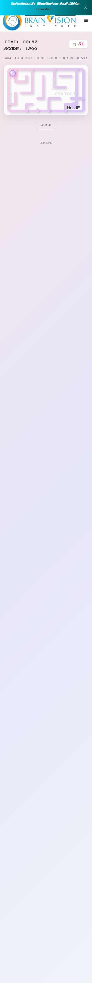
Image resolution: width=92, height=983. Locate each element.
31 (78, 44)
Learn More (44, 9)
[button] (86, 20)
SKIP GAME (46, 142)
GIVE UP (46, 125)
